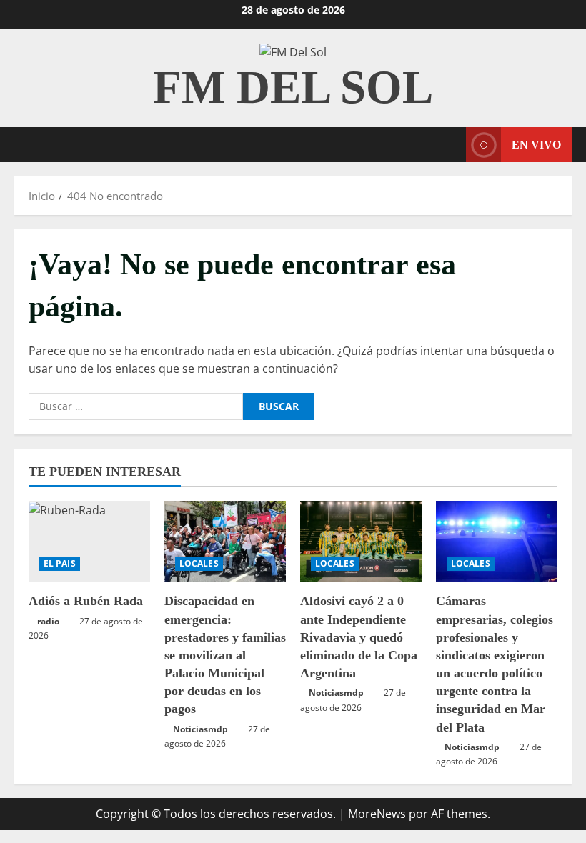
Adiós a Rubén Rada (86, 601)
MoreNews (377, 814)
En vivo (536, 145)
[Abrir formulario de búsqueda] (451, 145)
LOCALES (199, 563)
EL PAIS (60, 563)
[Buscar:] (136, 406)
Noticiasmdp (200, 729)
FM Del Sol (293, 87)
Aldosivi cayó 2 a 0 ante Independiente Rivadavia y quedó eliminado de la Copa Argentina (358, 637)
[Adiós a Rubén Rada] (89, 541)
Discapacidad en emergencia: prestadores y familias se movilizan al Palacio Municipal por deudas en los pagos (225, 655)
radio (48, 621)
